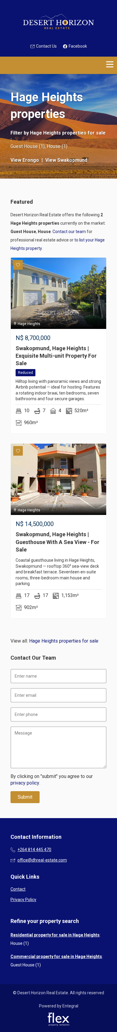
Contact (18, 889)
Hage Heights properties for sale (68, 133)
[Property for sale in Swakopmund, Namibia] (58, 22)
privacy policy (24, 783)
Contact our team (69, 231)
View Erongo (24, 160)
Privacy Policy (23, 899)
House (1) (57, 146)
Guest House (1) (27, 146)
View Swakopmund (66, 160)
